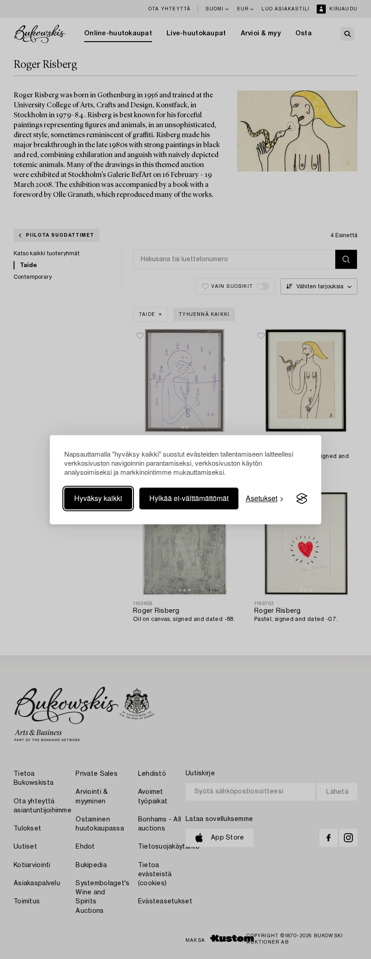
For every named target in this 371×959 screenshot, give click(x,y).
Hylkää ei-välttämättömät (188, 498)
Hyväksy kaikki (98, 498)
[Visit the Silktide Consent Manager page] (302, 499)
